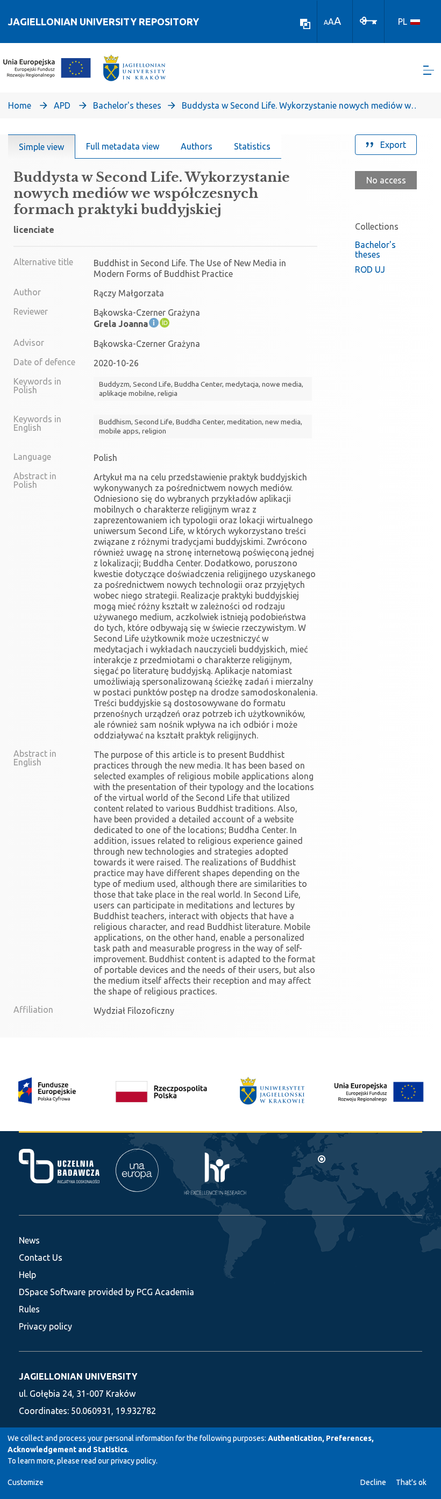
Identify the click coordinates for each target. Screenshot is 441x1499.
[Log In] (368, 20)
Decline (373, 1482)
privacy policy (133, 1461)
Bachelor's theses (127, 105)
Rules (29, 1309)
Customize (26, 1482)
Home (19, 105)
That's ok (411, 1482)
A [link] (326, 22)
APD (62, 105)
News (29, 1240)
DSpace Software (52, 1292)
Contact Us (40, 1257)
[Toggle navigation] (428, 70)
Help (27, 1275)
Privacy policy (45, 1326)
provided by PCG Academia (141, 1292)
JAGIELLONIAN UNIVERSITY (78, 1376)
